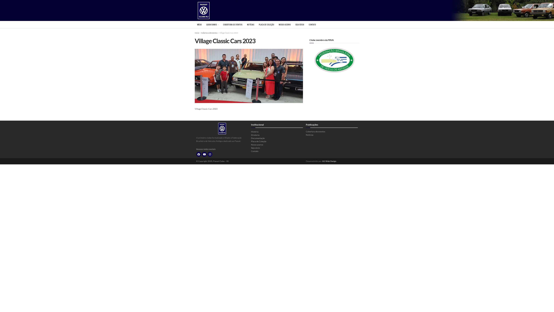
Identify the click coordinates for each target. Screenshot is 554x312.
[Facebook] (198, 154)
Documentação (258, 138)
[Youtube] (204, 154)
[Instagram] (209, 154)
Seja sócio (299, 24)
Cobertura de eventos (232, 24)
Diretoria (255, 135)
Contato (312, 24)
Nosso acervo (285, 24)
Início (199, 24)
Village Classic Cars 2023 (228, 33)
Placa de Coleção (266, 24)
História (254, 131)
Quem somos (211, 24)
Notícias (250, 24)
